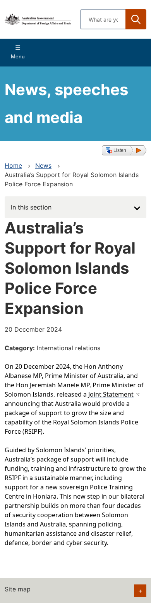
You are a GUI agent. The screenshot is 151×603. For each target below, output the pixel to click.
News (43, 165)
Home (13, 165)
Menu (18, 56)
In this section (31, 207)
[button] (124, 150)
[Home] (38, 19)
